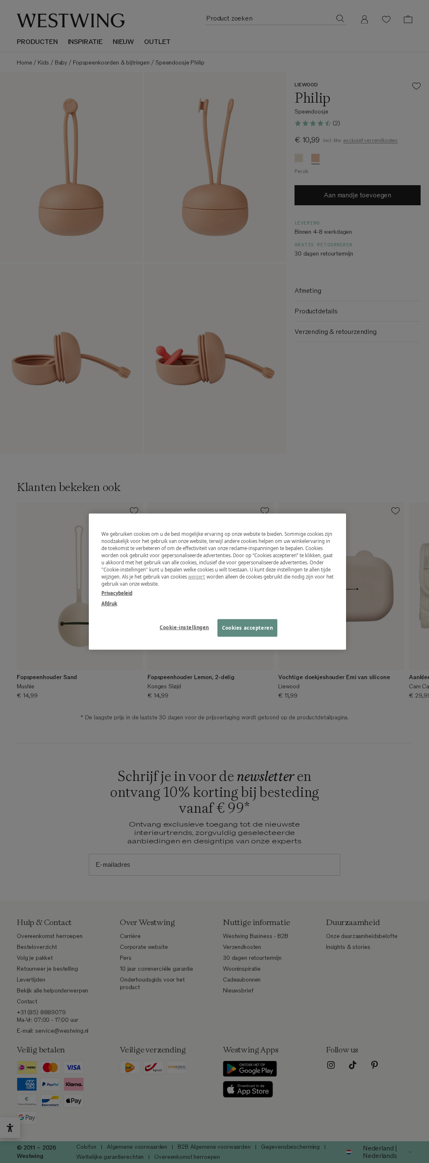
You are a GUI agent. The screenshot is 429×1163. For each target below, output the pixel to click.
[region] (217, 582)
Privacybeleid (116, 592)
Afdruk (109, 603)
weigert (196, 577)
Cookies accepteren (247, 627)
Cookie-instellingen (184, 627)
